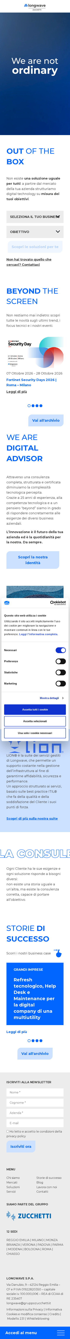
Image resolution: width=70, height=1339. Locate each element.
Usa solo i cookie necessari (35, 733)
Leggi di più (16, 392)
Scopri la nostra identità (33, 560)
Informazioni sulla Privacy (24, 1309)
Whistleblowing (38, 1318)
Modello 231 (16, 1318)
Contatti (42, 1191)
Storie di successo (49, 1178)
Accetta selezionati (35, 721)
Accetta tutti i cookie (35, 709)
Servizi (11, 1191)
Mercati (11, 1182)
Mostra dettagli (49, 698)
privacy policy (16, 1136)
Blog (39, 1182)
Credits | (55, 1314)
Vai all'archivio (46, 420)
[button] (29, 405)
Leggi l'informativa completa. (38, 634)
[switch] (61, 661)
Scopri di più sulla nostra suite (32, 819)
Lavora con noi (46, 1187)
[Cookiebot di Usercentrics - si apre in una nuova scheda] (50, 603)
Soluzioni (13, 1187)
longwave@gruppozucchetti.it (28, 1303)
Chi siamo (13, 1178)
